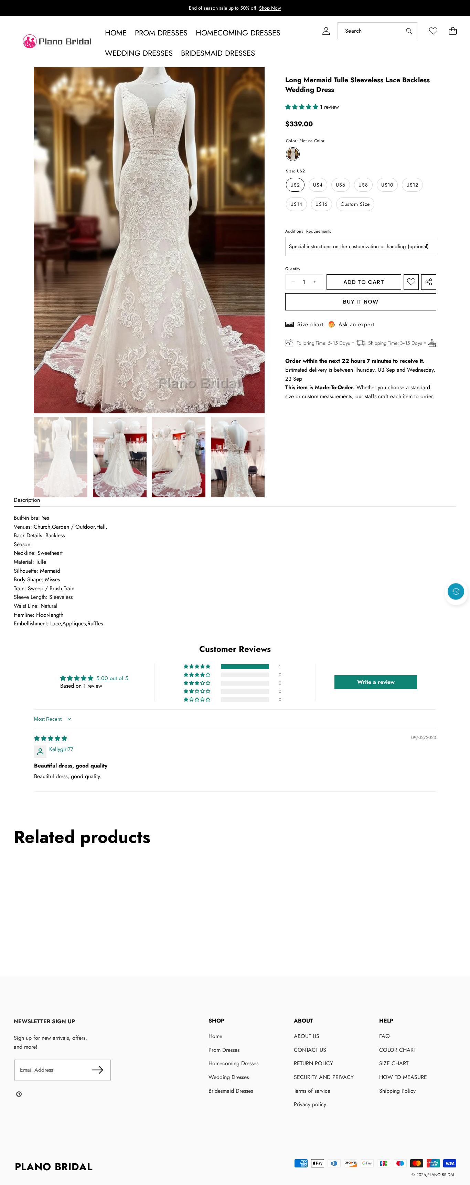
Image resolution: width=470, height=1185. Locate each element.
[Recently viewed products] (456, 591)
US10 (387, 184)
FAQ (384, 1036)
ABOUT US (306, 1036)
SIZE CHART (393, 1063)
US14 (296, 204)
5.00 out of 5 (112, 678)
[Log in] (326, 31)
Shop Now (270, 7)
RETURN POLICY (313, 1063)
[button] (452, 31)
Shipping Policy (397, 1091)
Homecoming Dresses (233, 1063)
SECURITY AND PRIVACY (324, 1077)
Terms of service (312, 1091)
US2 (295, 184)
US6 (340, 184)
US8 (363, 184)
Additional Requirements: (309, 231)
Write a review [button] (376, 682)
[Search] (409, 31)
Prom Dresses (224, 1050)
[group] (60, 457)
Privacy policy (310, 1104)
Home (215, 1036)
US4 (318, 184)
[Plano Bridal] (58, 43)
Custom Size (355, 204)
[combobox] (377, 31)
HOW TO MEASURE (403, 1077)
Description (27, 500)
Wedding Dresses (229, 1077)
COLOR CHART (397, 1050)
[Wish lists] (433, 31)
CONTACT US (310, 1050)
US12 (412, 184)
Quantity (292, 269)
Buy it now (360, 302)
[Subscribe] (97, 1070)
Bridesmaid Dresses (231, 1091)
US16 (322, 204)
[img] (50, 738)
